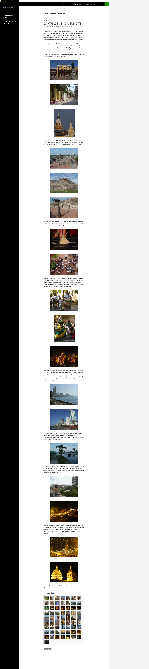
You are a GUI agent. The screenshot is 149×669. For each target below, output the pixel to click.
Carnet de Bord (77, 4)
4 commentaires (67, 26)
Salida (4, 11)
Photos (87, 4)
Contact (101, 4)
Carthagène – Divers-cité (62, 23)
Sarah (58, 26)
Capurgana (56, 46)
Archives (93, 4)
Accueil (64, 4)
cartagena (48, 649)
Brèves (69, 4)
